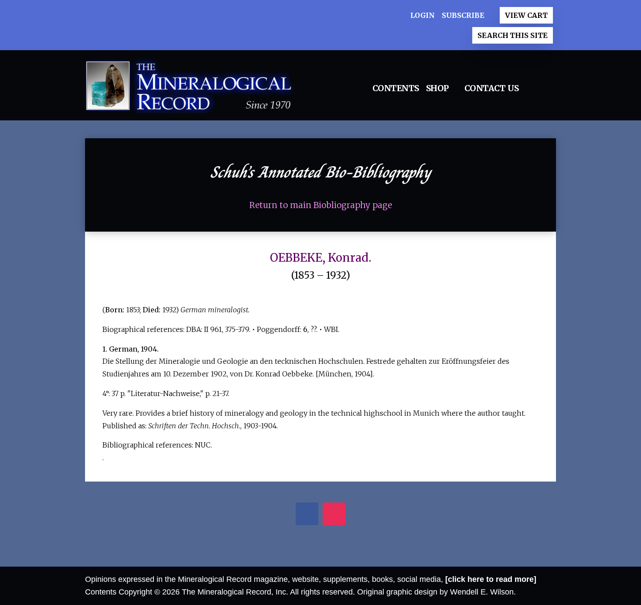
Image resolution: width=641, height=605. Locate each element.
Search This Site (512, 35)
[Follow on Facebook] (307, 514)
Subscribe (463, 15)
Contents (395, 88)
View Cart (526, 15)
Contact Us (491, 88)
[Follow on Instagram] (334, 514)
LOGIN (422, 15)
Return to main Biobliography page (320, 205)
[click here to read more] (490, 579)
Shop (437, 88)
